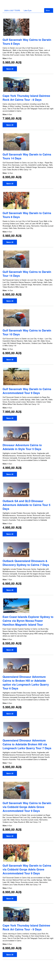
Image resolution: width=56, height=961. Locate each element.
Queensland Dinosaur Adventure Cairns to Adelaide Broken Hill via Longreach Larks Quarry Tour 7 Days (27, 744)
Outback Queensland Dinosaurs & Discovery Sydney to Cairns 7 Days (26, 563)
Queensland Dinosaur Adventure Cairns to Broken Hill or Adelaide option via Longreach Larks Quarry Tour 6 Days (26, 682)
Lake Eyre (27, 10)
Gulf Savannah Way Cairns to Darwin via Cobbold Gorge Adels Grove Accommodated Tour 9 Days (27, 807)
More (48, 10)
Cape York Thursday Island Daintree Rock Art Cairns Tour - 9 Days (26, 927)
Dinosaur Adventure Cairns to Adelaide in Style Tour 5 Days (22, 447)
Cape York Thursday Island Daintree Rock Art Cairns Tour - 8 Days (26, 97)
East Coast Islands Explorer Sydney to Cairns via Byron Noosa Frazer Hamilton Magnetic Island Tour (28, 620)
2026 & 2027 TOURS (12, 10)
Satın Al (9, 69)
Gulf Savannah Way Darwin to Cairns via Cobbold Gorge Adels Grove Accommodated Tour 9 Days (27, 869)
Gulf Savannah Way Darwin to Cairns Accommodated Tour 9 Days (27, 391)
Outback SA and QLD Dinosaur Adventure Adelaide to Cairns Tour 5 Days (26, 505)
